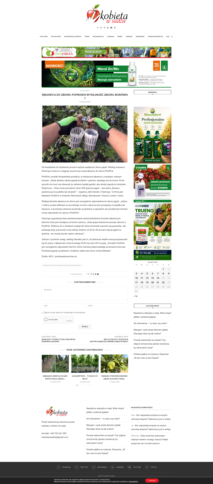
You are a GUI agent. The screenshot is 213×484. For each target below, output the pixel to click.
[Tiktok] (115, 27)
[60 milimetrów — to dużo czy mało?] (85, 364)
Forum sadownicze (155, 36)
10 (136, 278)
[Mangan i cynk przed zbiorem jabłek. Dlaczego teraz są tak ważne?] (114, 364)
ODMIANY (129, 36)
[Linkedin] (107, 27)
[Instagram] (104, 27)
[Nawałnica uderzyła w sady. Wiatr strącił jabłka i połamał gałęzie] (55, 364)
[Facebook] (97, 27)
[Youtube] (111, 27)
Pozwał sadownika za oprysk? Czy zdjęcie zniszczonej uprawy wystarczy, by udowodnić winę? (151, 344)
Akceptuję (152, 480)
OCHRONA (110, 36)
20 (152, 282)
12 (147, 278)
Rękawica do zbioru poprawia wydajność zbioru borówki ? (62, 265)
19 (147, 282)
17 (136, 282)
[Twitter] (101, 27)
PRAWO (119, 36)
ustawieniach (133, 481)
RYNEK (87, 36)
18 (142, 282)
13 (152, 278)
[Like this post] (88, 274)
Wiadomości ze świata (72, 36)
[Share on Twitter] (93, 274)
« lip (136, 296)
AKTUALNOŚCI (56, 36)
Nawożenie (140, 36)
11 (142, 278)
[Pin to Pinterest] (95, 274)
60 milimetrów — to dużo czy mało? (150, 323)
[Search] (172, 36)
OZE (167, 36)
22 (163, 282)
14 (158, 278)
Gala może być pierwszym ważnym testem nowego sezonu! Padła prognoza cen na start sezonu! (149, 439)
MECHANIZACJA (98, 36)
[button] (44, 370)
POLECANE (44, 36)
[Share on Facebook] (91, 274)
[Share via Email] (98, 274)
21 (158, 282)
